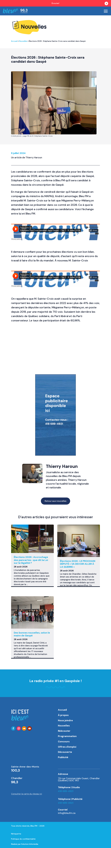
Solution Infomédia (29, 844)
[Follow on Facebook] (13, 728)
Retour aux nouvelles (55, 501)
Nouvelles (23, 41)
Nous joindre (65, 720)
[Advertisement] (55, 346)
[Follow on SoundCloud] (24, 728)
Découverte (65, 752)
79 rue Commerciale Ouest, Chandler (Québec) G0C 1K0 (79, 779)
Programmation (67, 736)
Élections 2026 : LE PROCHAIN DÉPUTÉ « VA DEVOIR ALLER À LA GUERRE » (77, 564)
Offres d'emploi (67, 746)
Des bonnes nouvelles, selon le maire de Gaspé (32, 634)
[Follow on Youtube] (29, 728)
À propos (63, 715)
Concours (64, 741)
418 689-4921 (65, 791)
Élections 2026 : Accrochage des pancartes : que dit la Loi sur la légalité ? (31, 560)
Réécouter (64, 731)
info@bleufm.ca (66, 813)
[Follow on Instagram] (19, 728)
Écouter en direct (95, 3)
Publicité (63, 757)
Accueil (14, 41)
